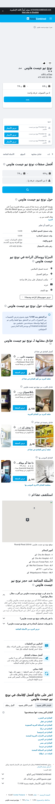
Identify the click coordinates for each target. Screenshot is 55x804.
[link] (36, 378)
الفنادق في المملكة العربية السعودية (38, 725)
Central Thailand (19, 795)
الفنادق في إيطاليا (45, 753)
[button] (3, 11)
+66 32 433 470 (45, 77)
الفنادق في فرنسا (45, 746)
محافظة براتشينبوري (43, 800)
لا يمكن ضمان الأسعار (44, 767)
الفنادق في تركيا (46, 728)
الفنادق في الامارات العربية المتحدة (39, 735)
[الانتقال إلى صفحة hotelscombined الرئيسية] (36, 18)
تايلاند (35, 795)
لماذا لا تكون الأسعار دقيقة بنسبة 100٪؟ (34, 783)
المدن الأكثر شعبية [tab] (25, 705)
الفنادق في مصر (46, 743)
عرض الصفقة (20, 372)
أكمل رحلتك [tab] (9, 705)
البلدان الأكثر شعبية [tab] (44, 705)
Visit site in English (30, 12)
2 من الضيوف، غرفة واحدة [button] (39, 92)
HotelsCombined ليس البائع (39, 774)
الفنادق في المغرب (45, 717)
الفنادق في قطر (46, 721)
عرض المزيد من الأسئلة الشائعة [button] (28, 629)
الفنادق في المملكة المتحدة (42, 750)
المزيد (50, 219)
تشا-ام (27, 800)
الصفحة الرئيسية (45, 795)
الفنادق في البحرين (45, 739)
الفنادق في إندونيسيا (44, 732)
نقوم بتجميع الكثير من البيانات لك (37, 778)
